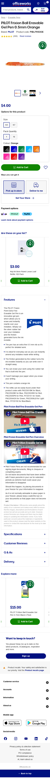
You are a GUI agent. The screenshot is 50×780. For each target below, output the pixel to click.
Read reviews (25, 36)
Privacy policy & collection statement (25, 746)
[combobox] (16, 9)
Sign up (26, 656)
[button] (2, 4)
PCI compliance (25, 753)
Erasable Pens (14, 17)
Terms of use (25, 750)
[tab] (25, 299)
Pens (3, 17)
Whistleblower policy (25, 756)
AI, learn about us (25, 759)
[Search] (28, 9)
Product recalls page (34, 670)
